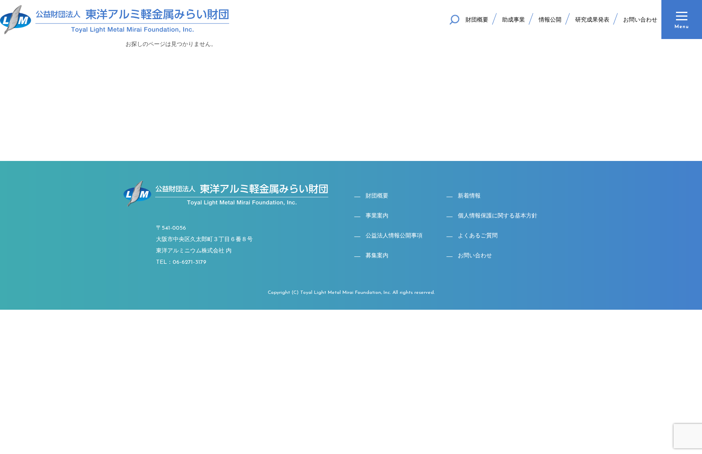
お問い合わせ (640, 20)
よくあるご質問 (478, 236)
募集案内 (377, 256)
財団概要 (477, 20)
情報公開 (550, 20)
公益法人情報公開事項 (394, 236)
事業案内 (377, 216)
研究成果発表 (592, 20)
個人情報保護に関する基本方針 (497, 216)
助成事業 (513, 20)
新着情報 (469, 196)
